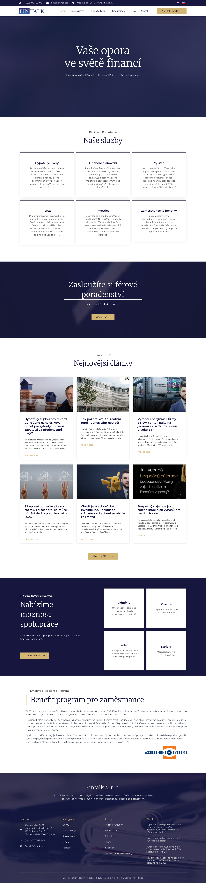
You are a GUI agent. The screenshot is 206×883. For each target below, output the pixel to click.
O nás (132, 11)
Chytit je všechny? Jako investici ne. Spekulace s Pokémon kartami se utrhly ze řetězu (103, 512)
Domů (62, 11)
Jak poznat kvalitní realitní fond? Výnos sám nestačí (101, 420)
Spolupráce (118, 11)
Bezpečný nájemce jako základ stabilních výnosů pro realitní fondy (159, 510)
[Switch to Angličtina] (178, 3)
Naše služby (77, 11)
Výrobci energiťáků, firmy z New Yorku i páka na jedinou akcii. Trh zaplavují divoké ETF (158, 424)
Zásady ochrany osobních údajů (78, 878)
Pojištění (109, 836)
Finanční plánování (115, 830)
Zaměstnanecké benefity (118, 853)
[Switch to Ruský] (183, 3)
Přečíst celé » (31, 455)
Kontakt (145, 11)
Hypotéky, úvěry (113, 824)
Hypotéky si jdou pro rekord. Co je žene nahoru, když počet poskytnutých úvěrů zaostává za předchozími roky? (46, 426)
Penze (107, 842)
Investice (109, 847)
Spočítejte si (98, 11)
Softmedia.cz (136, 878)
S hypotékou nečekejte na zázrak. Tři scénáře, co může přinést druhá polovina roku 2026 (46, 512)
